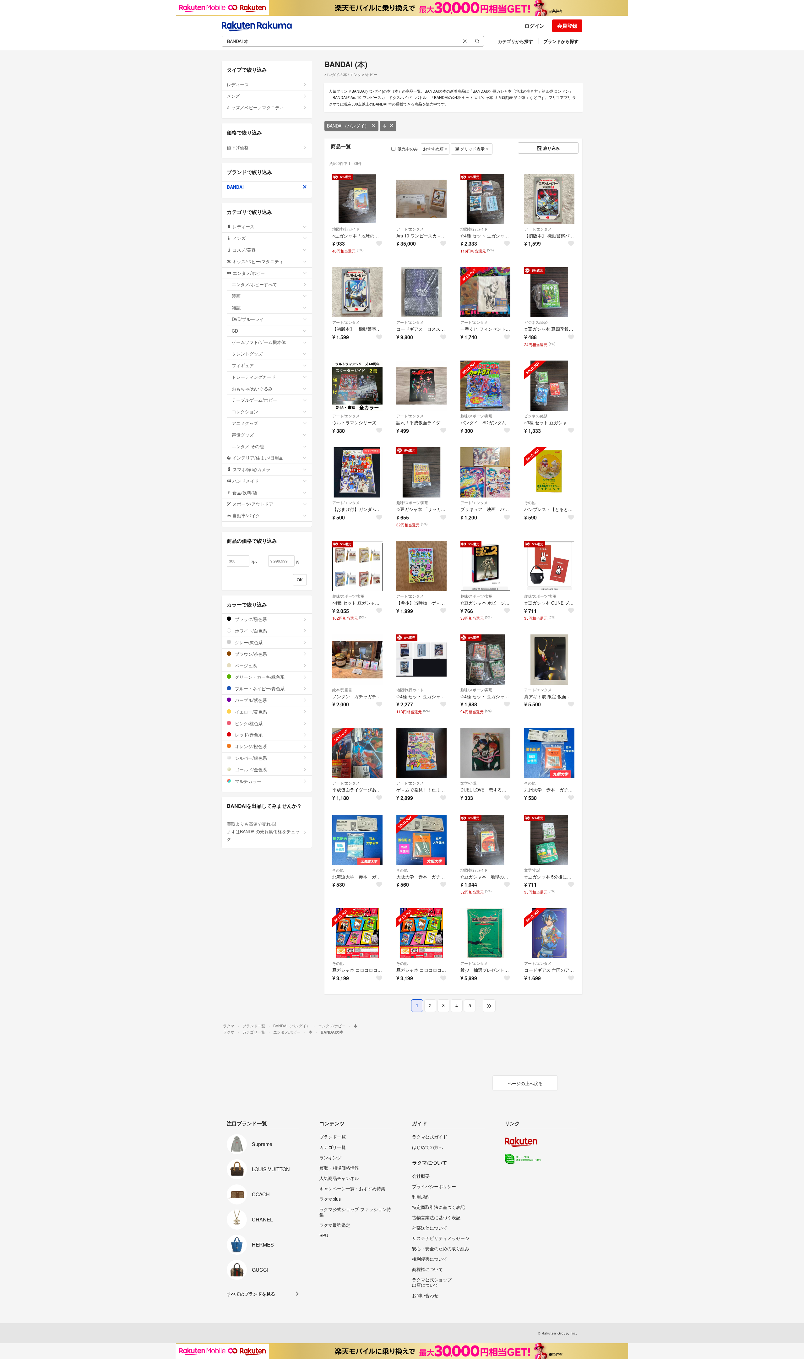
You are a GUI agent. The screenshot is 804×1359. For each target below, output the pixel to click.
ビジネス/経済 (536, 322)
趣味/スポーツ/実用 (476, 415)
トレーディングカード (254, 377)
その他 (529, 502)
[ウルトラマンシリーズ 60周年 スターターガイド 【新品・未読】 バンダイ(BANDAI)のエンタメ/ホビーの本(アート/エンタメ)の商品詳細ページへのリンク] (357, 386)
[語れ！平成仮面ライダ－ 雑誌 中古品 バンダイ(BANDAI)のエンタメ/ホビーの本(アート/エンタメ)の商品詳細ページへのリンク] (421, 386)
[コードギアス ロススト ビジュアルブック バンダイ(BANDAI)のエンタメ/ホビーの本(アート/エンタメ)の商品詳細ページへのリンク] (421, 292)
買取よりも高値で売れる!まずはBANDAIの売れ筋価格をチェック (263, 831)
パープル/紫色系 (250, 700)
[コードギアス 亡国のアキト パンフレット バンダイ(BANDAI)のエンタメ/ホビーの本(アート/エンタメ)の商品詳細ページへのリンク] (549, 933)
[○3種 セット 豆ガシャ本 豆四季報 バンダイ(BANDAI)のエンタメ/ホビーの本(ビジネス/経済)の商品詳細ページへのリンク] (549, 386)
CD (235, 331)
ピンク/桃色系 (248, 723)
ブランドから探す (561, 41)
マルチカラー (247, 781)
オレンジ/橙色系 (250, 746)
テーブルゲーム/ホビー (254, 400)
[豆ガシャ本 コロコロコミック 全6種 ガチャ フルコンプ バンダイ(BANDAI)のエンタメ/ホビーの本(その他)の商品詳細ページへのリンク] (357, 933)
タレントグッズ (247, 354)
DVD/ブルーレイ (248, 319)
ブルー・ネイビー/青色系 (259, 688)
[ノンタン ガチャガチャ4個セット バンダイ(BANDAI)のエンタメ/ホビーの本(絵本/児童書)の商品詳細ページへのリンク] (357, 659)
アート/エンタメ (410, 228)
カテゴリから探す (515, 41)
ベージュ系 (245, 665)
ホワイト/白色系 (250, 631)
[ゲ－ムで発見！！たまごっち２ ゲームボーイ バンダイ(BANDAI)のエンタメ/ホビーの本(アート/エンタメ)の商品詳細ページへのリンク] (421, 753)
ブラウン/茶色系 (250, 654)
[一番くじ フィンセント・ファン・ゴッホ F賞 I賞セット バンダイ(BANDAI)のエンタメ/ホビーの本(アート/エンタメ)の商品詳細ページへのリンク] (485, 292)
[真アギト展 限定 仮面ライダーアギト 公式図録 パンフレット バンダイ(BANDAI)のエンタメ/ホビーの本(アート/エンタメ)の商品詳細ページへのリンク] (549, 659)
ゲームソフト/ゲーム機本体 (259, 342)
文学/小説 (468, 783)
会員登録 (567, 25)
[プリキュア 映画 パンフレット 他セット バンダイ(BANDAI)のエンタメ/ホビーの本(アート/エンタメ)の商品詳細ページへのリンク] (485, 472)
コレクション (245, 411)
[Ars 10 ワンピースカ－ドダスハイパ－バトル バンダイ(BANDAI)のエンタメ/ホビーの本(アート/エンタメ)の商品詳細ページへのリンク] (421, 199)
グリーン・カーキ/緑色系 (259, 677)
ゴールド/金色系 (250, 769)
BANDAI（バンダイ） (348, 125)
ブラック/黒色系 (250, 619)
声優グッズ (243, 435)
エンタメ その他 (248, 446)
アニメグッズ (245, 423)
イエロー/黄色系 (250, 712)
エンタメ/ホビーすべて (254, 284)
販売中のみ (408, 149)
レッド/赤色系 (248, 734)
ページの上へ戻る (525, 1083)
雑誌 (236, 307)
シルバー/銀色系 (250, 758)
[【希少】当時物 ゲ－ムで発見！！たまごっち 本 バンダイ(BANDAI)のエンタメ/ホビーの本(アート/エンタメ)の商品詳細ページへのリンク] (421, 566)
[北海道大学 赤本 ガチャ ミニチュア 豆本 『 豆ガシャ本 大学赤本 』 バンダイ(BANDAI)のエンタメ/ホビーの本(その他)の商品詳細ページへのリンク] (357, 840)
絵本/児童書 (342, 689)
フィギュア (243, 365)
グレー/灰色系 (248, 642)
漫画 (236, 296)
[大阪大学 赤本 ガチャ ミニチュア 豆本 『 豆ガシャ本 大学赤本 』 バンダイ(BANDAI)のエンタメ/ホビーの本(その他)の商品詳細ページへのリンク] (421, 840)
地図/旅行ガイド (346, 228)
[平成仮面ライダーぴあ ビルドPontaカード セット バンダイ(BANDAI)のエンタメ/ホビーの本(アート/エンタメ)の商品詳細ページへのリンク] (357, 753)
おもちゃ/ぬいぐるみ (252, 388)
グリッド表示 (472, 149)
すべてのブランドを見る (251, 1294)
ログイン (534, 25)
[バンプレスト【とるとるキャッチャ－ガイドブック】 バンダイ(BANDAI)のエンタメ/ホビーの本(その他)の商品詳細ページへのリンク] (549, 472)
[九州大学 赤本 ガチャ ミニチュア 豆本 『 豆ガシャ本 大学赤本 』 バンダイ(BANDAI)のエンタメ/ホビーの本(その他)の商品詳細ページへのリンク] (549, 753)
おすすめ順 (434, 149)
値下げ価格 (238, 147)
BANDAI (235, 187)
